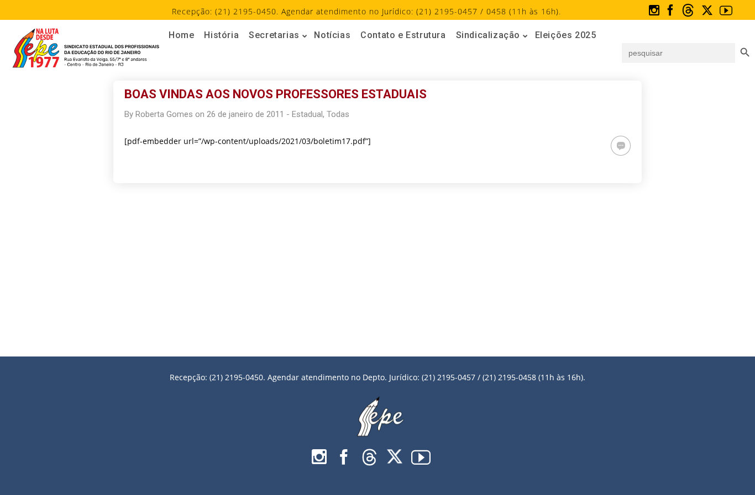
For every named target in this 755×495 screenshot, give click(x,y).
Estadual (307, 114)
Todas (338, 114)
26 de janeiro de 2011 (245, 114)
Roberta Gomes (164, 114)
